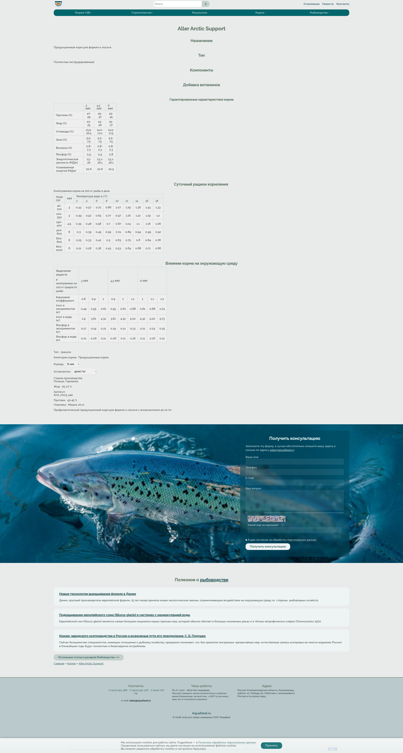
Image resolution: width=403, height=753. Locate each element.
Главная (59, 663)
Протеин (60, 400)
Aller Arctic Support (91, 663)
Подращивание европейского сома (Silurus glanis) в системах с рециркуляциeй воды (124, 615)
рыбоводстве (214, 579)
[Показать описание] (262, 513)
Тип (56, 352)
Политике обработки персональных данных (227, 742)
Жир (57, 386)
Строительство (141, 12)
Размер (59, 364)
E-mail (250, 478)
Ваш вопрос (254, 488)
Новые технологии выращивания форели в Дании (97, 594)
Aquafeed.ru (201, 713)
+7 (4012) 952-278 (139, 690)
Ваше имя (252, 457)
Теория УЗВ (82, 12)
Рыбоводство (319, 12)
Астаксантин (62, 371)
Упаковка (60, 404)
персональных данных (301, 539)
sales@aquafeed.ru (282, 450)
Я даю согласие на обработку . (283, 539)
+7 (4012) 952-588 (117, 690)
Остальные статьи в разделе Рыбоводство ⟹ (88, 657)
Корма (259, 12)
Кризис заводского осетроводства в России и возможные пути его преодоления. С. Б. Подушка (132, 636)
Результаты (199, 12)
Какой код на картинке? (264, 525)
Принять (271, 745)
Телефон (252, 467)
